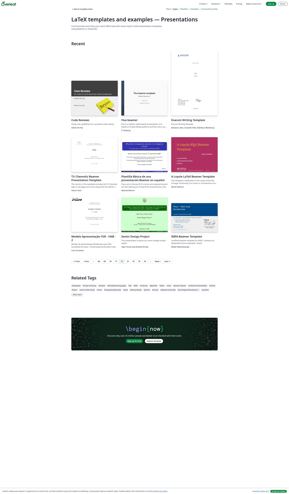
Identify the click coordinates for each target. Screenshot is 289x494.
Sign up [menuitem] (271, 4)
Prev (86, 261)
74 (133, 261)
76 (145, 261)
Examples (194, 9)
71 (116, 261)
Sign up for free (134, 341)
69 (105, 261)
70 (110, 261)
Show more (77, 294)
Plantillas (184, 9)
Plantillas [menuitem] (228, 4)
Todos (175, 9)
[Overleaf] (8, 4)
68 (99, 261)
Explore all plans (154, 341)
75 (139, 261)
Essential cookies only (260, 491)
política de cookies (160, 491)
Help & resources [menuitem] (253, 4)
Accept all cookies (278, 491)
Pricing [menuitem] (239, 4)
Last (167, 261)
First (76, 261)
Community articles (209, 9)
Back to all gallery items (82, 9)
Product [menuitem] (202, 4)
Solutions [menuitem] (215, 4)
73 (128, 261)
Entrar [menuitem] (283, 4)
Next (158, 261)
